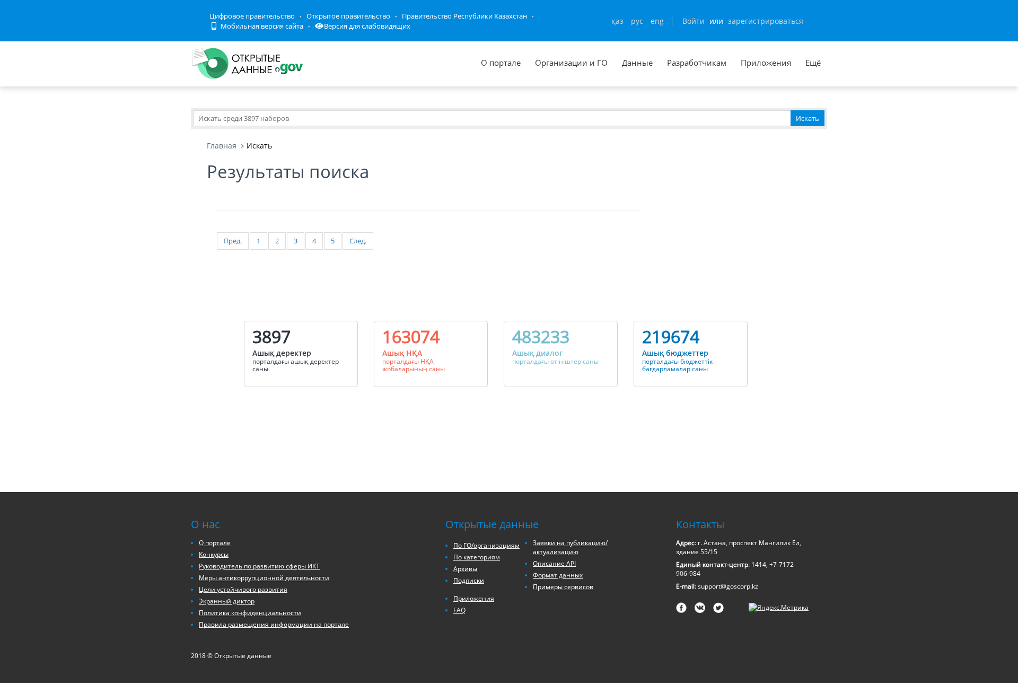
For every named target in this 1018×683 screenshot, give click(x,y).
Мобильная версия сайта (261, 26)
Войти (693, 21)
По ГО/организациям (486, 545)
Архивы (465, 568)
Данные (637, 62)
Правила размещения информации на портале (274, 624)
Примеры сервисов (563, 586)
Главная (221, 146)
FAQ (459, 610)
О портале (501, 62)
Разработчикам (696, 62)
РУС (637, 21)
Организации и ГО (571, 62)
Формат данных (558, 575)
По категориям (476, 557)
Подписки (468, 580)
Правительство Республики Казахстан (464, 16)
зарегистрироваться (765, 21)
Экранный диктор (226, 601)
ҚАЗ (617, 21)
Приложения (766, 62)
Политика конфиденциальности (250, 612)
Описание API (554, 563)
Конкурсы (214, 554)
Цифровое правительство (252, 16)
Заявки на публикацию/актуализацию (570, 547)
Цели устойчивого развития (243, 589)
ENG (657, 21)
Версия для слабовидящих (367, 26)
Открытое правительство (348, 16)
